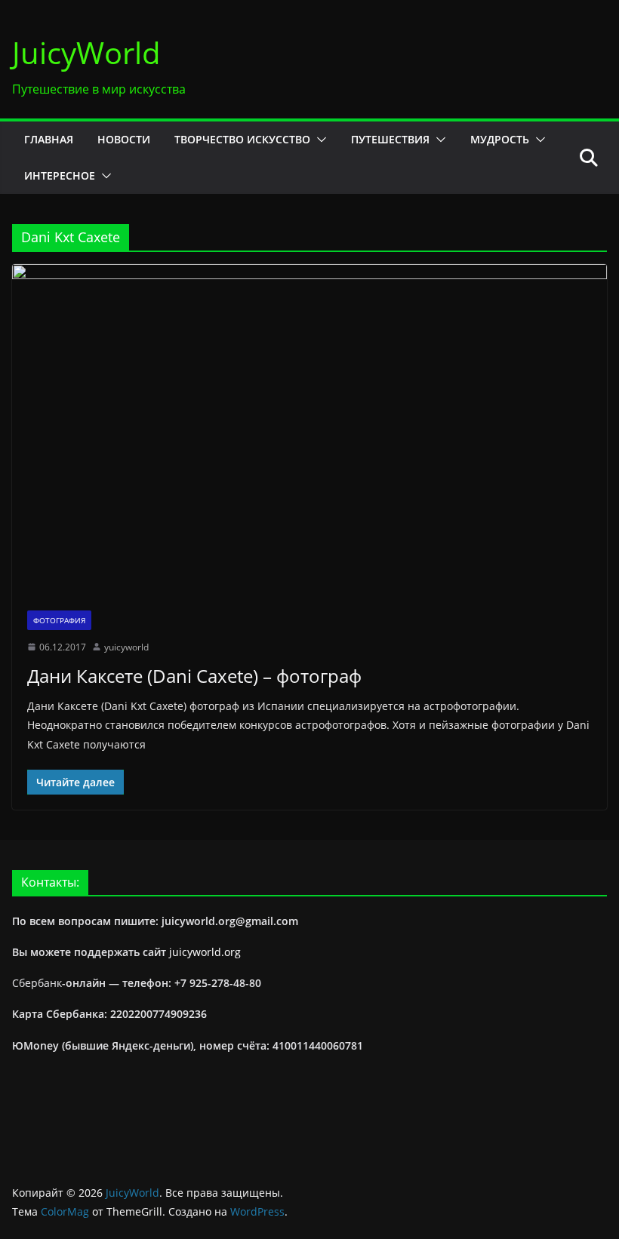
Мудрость (499, 139)
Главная (48, 139)
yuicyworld (126, 647)
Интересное (59, 175)
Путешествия (390, 139)
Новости (123, 139)
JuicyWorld (86, 52)
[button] (318, 139)
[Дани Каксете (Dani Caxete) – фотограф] (309, 429)
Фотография (59, 620)
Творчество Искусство (242, 139)
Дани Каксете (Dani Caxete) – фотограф (194, 675)
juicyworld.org (205, 952)
